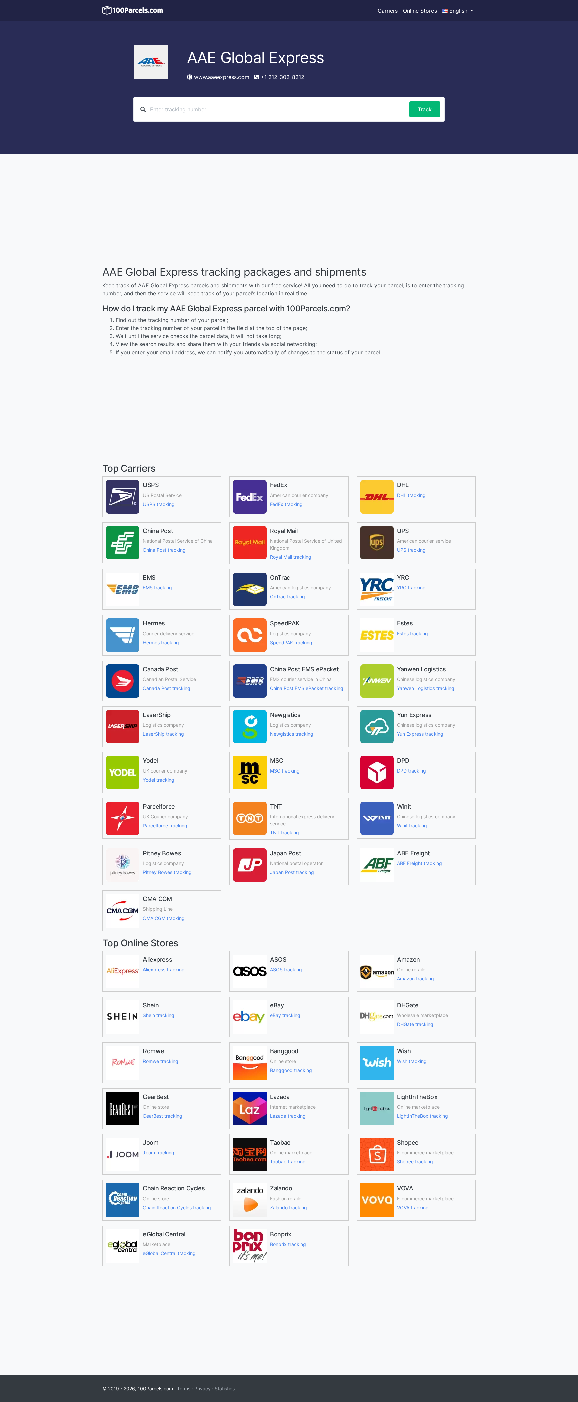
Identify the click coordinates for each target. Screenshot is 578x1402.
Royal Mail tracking (290, 557)
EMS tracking (157, 587)
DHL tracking (411, 495)
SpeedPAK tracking (291, 642)
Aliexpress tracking (164, 969)
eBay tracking (285, 1015)
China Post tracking (164, 550)
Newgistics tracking (291, 734)
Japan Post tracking (292, 872)
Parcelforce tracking (165, 825)
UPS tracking (411, 550)
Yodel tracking (158, 780)
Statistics (225, 1388)
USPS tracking (159, 504)
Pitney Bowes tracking (167, 872)
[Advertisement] (289, 210)
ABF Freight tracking (419, 863)
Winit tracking (412, 825)
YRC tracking (411, 587)
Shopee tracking (415, 1161)
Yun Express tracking (420, 734)
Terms (183, 1388)
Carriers (388, 10)
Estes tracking (412, 633)
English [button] (458, 10)
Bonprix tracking (288, 1244)
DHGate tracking (415, 1024)
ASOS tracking (286, 969)
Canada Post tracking (166, 688)
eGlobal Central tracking (169, 1253)
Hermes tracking (161, 642)
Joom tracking (158, 1152)
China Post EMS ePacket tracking (306, 688)
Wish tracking (412, 1061)
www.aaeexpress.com (221, 77)
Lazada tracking (288, 1116)
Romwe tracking (160, 1061)
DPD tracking (411, 771)
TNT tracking (284, 832)
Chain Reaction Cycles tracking (177, 1207)
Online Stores (420, 10)
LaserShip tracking (163, 734)
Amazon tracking (415, 978)
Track (425, 109)
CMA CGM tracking (164, 918)
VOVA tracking (413, 1207)
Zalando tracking (288, 1207)
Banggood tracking (291, 1070)
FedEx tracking (286, 504)
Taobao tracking (288, 1161)
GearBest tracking (162, 1116)
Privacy (202, 1388)
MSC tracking (285, 771)
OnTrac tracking (287, 596)
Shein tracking (158, 1015)
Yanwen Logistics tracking (425, 688)
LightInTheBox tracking (422, 1116)
